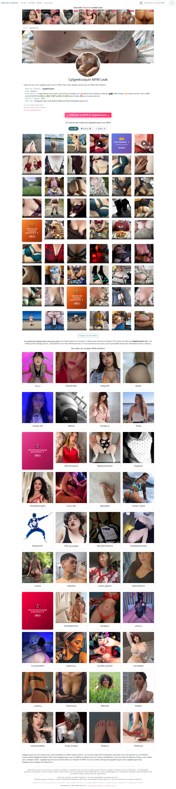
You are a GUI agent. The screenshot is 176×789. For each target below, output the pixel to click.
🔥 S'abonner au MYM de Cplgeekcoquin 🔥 (88, 115)
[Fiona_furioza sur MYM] (71, 727)
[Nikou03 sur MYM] (104, 687)
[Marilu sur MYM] (138, 367)
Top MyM (31, 3)
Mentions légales (95, 785)
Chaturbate (48, 3)
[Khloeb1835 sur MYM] (71, 367)
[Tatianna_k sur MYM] (71, 647)
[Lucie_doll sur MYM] (71, 487)
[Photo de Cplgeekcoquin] (32, 143)
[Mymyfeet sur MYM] (104, 487)
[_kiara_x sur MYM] (138, 607)
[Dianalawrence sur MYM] (71, 607)
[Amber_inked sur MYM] (138, 487)
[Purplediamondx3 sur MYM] (138, 527)
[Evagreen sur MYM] (138, 447)
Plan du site (110, 785)
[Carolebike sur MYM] (138, 647)
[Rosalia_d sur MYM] (104, 407)
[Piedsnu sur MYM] (104, 727)
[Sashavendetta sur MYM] (37, 727)
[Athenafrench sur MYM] (138, 567)
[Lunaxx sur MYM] (37, 567)
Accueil (23, 3)
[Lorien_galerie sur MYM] (104, 567)
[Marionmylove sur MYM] (71, 447)
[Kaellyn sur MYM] (138, 687)
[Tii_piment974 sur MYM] (37, 647)
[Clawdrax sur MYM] (71, 567)
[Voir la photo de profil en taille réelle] (88, 70)
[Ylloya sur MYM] (138, 407)
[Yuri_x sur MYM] (37, 367)
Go (172, 3)
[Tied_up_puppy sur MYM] (71, 527)
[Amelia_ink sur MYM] (37, 407)
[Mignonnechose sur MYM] (104, 447)
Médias (39, 3)
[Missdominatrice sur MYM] (104, 527)
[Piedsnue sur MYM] (138, 727)
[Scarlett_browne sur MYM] (104, 647)
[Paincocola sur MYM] (71, 687)
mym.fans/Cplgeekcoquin (32, 110)
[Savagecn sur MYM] (104, 607)
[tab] (73, 129)
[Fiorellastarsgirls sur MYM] (37, 487)
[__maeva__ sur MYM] (37, 687)
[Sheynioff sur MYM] (104, 367)
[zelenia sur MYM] (71, 407)
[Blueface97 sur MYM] (37, 527)
